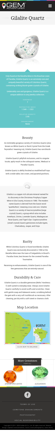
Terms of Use (27, 404)
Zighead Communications (15, 428)
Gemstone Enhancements (27, 410)
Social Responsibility (27, 420)
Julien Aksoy (48, 428)
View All (27, 363)
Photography (27, 415)
